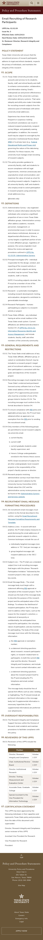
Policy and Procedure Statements (21, 10)
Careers (21, 915)
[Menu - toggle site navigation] (38, 3)
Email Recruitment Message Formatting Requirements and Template (23, 519)
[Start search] (32, 3)
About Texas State (21, 912)
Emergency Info (21, 919)
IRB (9, 142)
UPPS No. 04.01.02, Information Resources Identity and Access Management (22, 331)
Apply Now (21, 931)
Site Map (21, 885)
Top (21, 858)
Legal (21, 922)
